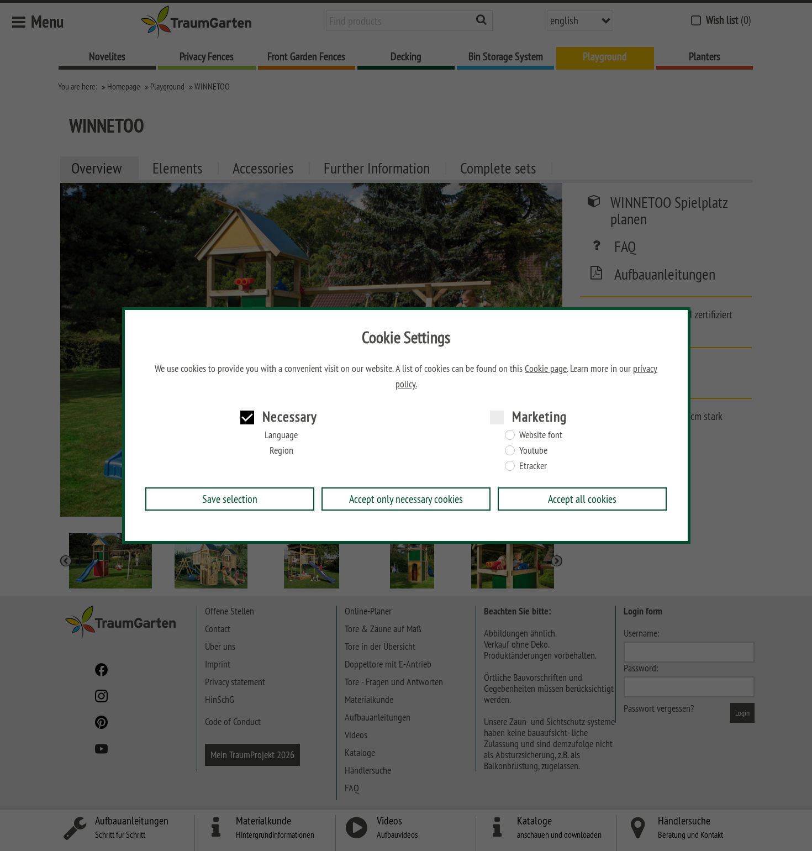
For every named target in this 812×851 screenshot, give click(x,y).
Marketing (539, 416)
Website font (540, 435)
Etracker (533, 466)
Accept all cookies (582, 499)
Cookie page (546, 369)
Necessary (289, 416)
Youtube (533, 450)
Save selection (229, 499)
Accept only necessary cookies (406, 499)
